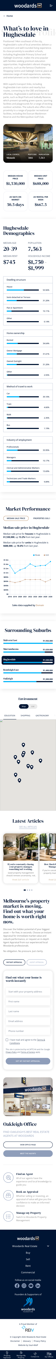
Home (10, 15)
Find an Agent (24, 1174)
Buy (28, 1252)
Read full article (20, 879)
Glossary (27, 1341)
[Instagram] (24, 1285)
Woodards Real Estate (24, 1246)
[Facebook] (17, 1285)
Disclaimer (15, 1341)
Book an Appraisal (27, 1192)
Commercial (28, 1272)
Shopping (25, 715)
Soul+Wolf (33, 1345)
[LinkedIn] (37, 1285)
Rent (28, 1265)
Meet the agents (28, 1153)
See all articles (28, 826)
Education (9, 715)
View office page (28, 1145)
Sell (28, 1259)
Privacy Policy (11, 1052)
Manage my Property (28, 1213)
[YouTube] (31, 1285)
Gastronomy (42, 715)
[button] (15, 775)
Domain (40, 605)
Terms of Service (28, 1052)
